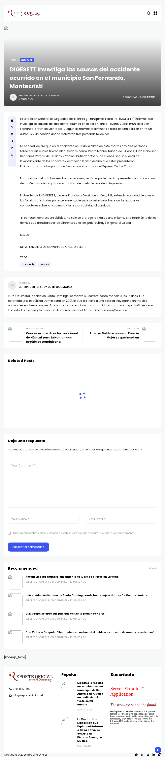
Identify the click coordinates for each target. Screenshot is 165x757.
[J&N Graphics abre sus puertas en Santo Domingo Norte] (15, 619)
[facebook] (136, 754)
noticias (45, 264)
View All (153, 568)
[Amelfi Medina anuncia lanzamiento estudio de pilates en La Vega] (15, 582)
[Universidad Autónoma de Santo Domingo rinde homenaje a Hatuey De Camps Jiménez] (15, 600)
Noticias (27, 60)
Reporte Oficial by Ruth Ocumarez (40, 95)
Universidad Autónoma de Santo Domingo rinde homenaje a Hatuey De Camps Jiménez (87, 595)
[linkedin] (153, 754)
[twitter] (142, 754)
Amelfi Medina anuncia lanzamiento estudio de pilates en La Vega (72, 576)
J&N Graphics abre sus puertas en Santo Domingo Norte (65, 613)
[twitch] (159, 754)
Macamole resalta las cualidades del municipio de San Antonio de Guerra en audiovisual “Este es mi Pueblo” (90, 693)
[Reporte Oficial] (24, 13)
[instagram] (147, 754)
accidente (28, 264)
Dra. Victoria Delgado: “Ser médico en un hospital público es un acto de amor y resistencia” (90, 632)
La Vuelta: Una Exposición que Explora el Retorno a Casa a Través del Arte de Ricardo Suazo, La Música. (90, 730)
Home (13, 60)
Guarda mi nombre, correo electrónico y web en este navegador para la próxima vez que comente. (74, 533)
